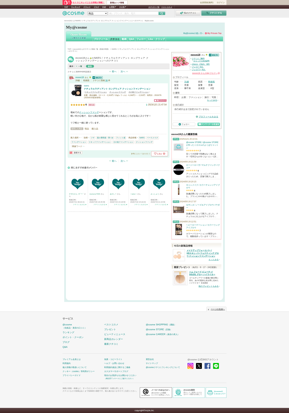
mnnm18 (79, 77)
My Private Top (214, 33)
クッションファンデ (117, 92)
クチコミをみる (79, 204)
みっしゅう (155, 194)
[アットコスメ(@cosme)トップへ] (73, 14)
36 (106, 80)
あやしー (113, 194)
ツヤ (92, 138)
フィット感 (120, 138)
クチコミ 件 (198, 58)
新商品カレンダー (113, 339)
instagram (190, 366)
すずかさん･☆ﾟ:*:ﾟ (76, 194)
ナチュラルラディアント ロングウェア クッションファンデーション (117, 88)
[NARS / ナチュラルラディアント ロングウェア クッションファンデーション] (76, 95)
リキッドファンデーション (96, 92)
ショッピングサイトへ (160, 100)
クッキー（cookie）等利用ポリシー (79, 371)
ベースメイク (152, 138)
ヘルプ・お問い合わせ (114, 363)
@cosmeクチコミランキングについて (163, 367)
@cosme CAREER (162, 334)
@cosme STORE (159, 329)
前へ (114, 71)
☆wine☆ (133, 194)
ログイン (221, 2)
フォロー (141, 39)
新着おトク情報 (117, 3)
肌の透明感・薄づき (105, 138)
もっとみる (212, 100)
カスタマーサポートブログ (116, 371)
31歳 (186, 81)
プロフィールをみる (208, 116)
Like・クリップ (156, 39)
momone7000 (95, 194)
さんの (205, 73)
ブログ (96, 7)
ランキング (75, 7)
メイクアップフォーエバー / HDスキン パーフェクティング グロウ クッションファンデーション (203, 253)
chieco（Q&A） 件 (201, 64)
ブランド (87, 7)
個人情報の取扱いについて (75, 367)
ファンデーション (78, 142)
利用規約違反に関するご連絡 (117, 367)
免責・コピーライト (113, 359)
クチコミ (115, 39)
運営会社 (150, 359)
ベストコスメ (166, 7)
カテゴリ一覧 (153, 7)
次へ (123, 71)
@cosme (75, 326)
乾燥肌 (211, 81)
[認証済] (97, 77)
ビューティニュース (114, 334)
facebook (207, 366)
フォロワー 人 (199, 69)
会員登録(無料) (206, 2)
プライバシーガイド (72, 375)
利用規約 (67, 363)
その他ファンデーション (138, 92)
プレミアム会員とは (72, 359)
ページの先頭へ (218, 309)
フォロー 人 (198, 67)
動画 (124, 39)
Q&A (104, 7)
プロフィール (101, 39)
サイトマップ (152, 363)
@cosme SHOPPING (161, 324)
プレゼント (110, 329)
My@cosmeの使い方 (192, 33)
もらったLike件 (201, 61)
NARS (86, 86)
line (216, 366)
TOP (66, 7)
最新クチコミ (111, 344)
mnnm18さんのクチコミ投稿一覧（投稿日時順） (91, 49)
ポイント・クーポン (73, 337)
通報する (75, 152)
